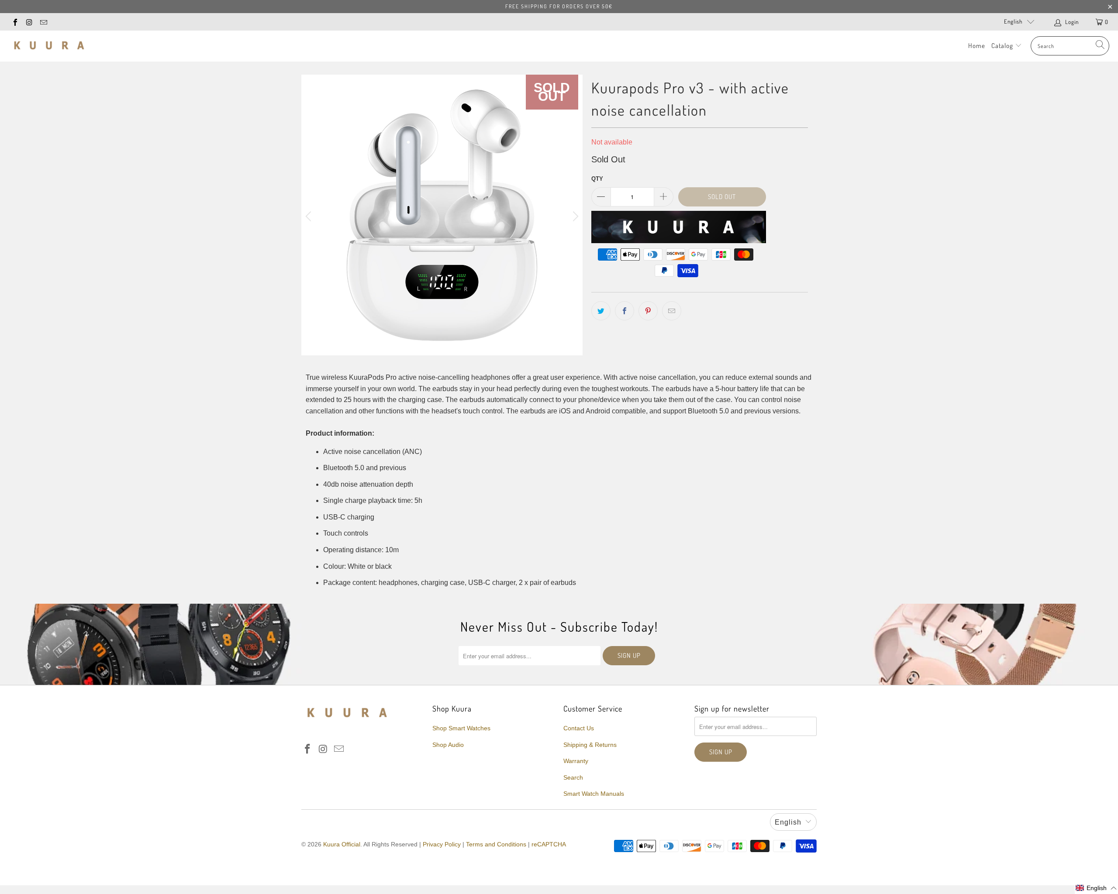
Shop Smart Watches (461, 728)
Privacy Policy (442, 844)
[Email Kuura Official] (43, 21)
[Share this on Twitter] (601, 310)
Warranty (575, 760)
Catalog (1003, 45)
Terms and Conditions (496, 844)
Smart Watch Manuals (593, 793)
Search (573, 777)
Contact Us (578, 728)
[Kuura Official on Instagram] (29, 21)
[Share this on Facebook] (624, 310)
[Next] (574, 217)
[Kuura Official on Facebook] (15, 21)
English (1013, 21)
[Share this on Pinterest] (648, 310)
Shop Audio (448, 744)
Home (976, 45)
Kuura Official (341, 844)
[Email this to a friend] (671, 310)
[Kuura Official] (49, 46)
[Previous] (309, 217)
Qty (597, 178)
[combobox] (1070, 45)
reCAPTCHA (548, 844)
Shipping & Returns (590, 744)
